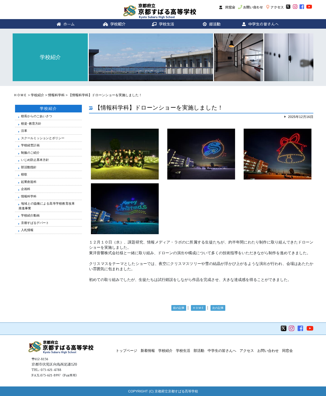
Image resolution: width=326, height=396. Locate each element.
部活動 (215, 23)
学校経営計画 (30, 145)
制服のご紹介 (30, 152)
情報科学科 (56, 95)
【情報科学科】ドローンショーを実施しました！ (105, 95)
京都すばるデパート (35, 223)
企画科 (25, 189)
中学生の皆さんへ (263, 23)
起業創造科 (29, 182)
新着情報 (148, 350)
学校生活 (166, 23)
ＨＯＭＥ (20, 95)
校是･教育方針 (31, 123)
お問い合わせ (253, 7)
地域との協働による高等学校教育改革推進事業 (47, 206)
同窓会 (230, 7)
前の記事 (178, 308)
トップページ (126, 350)
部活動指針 (29, 167)
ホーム (69, 23)
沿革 (24, 130)
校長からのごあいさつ (36, 116)
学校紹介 (118, 23)
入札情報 (27, 230)
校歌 (24, 174)
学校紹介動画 (30, 215)
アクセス (277, 7)
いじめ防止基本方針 (35, 160)
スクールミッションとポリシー (42, 138)
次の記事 (218, 308)
